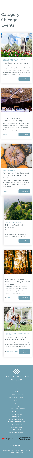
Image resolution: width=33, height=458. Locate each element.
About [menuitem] (16, 400)
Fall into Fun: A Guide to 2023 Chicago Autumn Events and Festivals (16, 175)
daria (5, 79)
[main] (16, 182)
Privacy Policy (19, 450)
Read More (24, 79)
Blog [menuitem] (16, 403)
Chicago (5, 59)
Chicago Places (21, 59)
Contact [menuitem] (16, 406)
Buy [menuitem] (16, 388)
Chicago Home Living (24, 333)
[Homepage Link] (9, 4)
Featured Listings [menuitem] (16, 394)
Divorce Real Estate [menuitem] (16, 397)
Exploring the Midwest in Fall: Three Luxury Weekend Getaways (17, 282)
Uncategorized (23, 276)
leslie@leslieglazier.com (13, 351)
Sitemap (27, 450)
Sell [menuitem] (16, 391)
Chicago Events (12, 59)
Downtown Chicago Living (10, 60)
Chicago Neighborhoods (23, 115)
